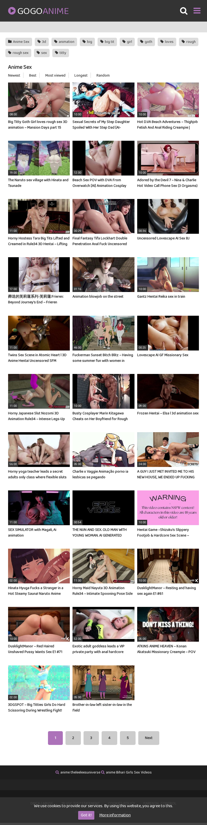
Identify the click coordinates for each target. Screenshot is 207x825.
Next (149, 738)
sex (43, 53)
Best (32, 75)
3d (43, 42)
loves (169, 42)
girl (129, 42)
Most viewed (55, 75)
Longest (81, 75)
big (89, 42)
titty (62, 53)
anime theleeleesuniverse (80, 772)
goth (148, 42)
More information (115, 815)
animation (66, 42)
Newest (14, 75)
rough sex (20, 53)
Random (103, 75)
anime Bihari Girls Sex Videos (129, 772)
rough (190, 42)
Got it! (86, 815)
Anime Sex (20, 42)
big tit (109, 42)
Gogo (43, 11)
